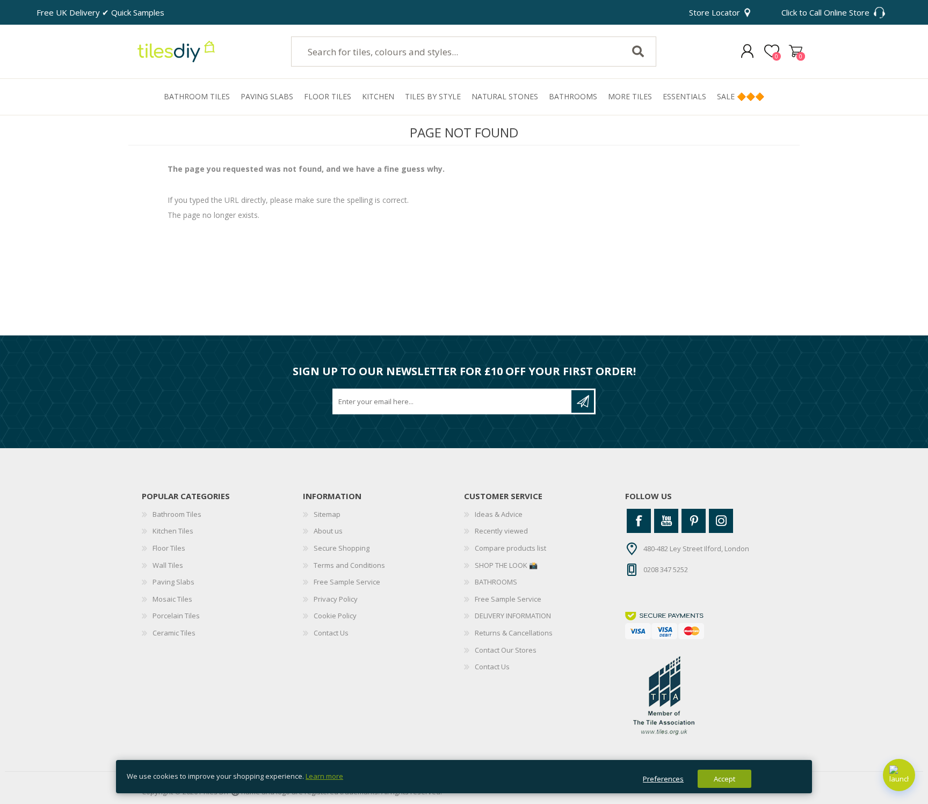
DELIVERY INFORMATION (513, 615)
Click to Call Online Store (825, 12)
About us (328, 531)
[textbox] (449, 51)
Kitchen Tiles (173, 531)
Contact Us (331, 633)
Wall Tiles (168, 565)
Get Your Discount (582, 401)
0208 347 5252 (665, 569)
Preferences (663, 779)
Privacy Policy (336, 599)
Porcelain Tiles (176, 615)
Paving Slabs (173, 582)
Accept (724, 779)
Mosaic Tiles (172, 599)
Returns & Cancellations (514, 633)
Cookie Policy (335, 615)
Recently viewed (501, 531)
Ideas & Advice (499, 514)
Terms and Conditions (349, 565)
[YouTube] (666, 521)
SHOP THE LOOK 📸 (506, 565)
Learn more (324, 776)
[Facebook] (639, 521)
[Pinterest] (694, 521)
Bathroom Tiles (177, 514)
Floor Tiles (169, 548)
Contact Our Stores (505, 650)
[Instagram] (721, 521)
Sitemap (327, 514)
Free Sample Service (347, 582)
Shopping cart (796, 51)
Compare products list (510, 548)
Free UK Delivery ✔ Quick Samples (100, 12)
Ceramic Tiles (174, 633)
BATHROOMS (496, 582)
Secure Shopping (341, 548)
